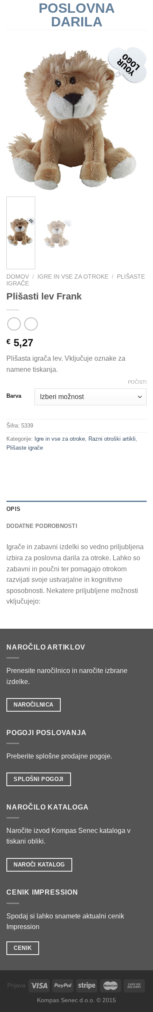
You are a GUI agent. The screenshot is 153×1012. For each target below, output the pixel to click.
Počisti (137, 382)
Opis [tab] (13, 509)
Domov (17, 277)
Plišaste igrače (24, 448)
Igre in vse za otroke (72, 277)
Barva (13, 396)
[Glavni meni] (11, 14)
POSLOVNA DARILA (77, 15)
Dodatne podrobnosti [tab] (41, 526)
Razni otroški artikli (112, 439)
